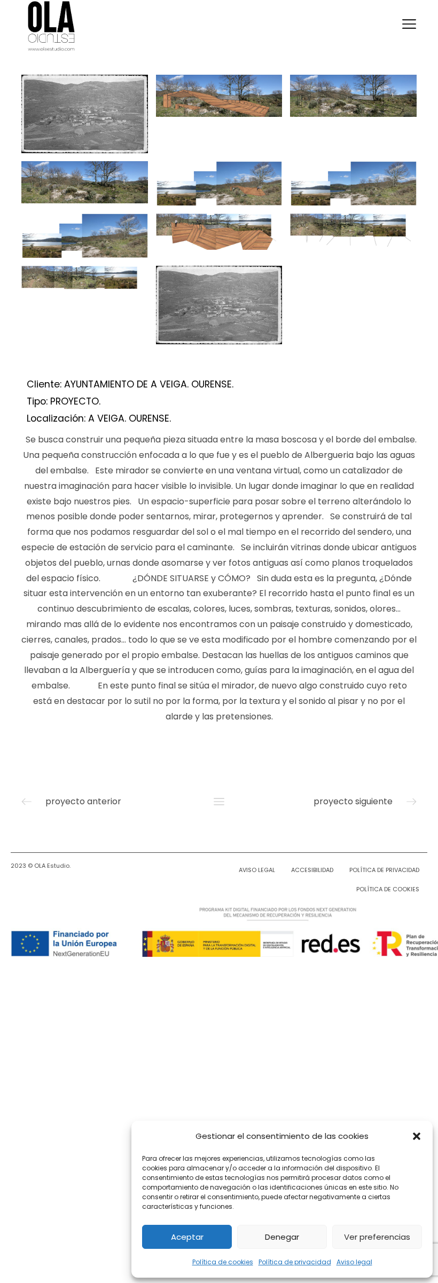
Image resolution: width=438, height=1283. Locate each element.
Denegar (282, 1236)
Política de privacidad (295, 1261)
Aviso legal (354, 1261)
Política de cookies (222, 1261)
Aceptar (187, 1236)
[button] (416, 1136)
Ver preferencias (377, 1236)
